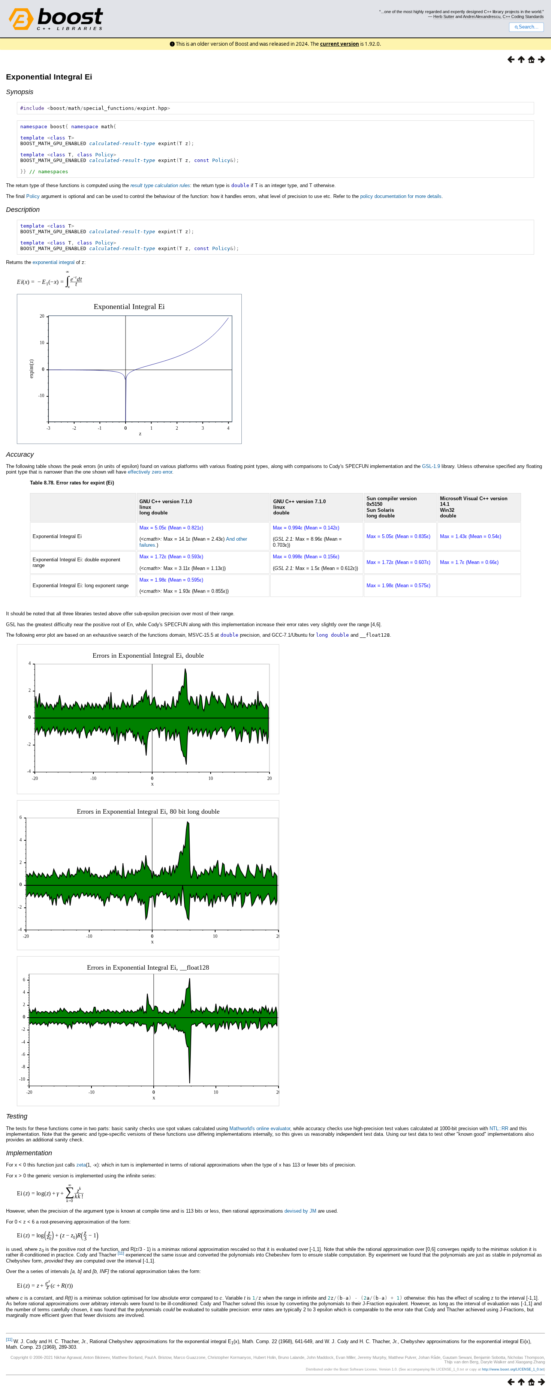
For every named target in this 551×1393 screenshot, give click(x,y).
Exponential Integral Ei (49, 76)
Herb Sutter (443, 16)
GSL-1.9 (431, 466)
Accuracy (20, 454)
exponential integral (54, 262)
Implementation (29, 1153)
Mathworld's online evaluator (259, 1128)
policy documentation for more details (401, 196)
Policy (104, 154)
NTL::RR (499, 1128)
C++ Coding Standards (523, 16)
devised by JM (300, 1211)
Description (23, 209)
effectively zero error (150, 472)
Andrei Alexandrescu (481, 16)
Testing (16, 1116)
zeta (81, 1165)
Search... (529, 27)
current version (339, 43)
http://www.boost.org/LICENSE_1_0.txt (513, 1369)
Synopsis (19, 92)
